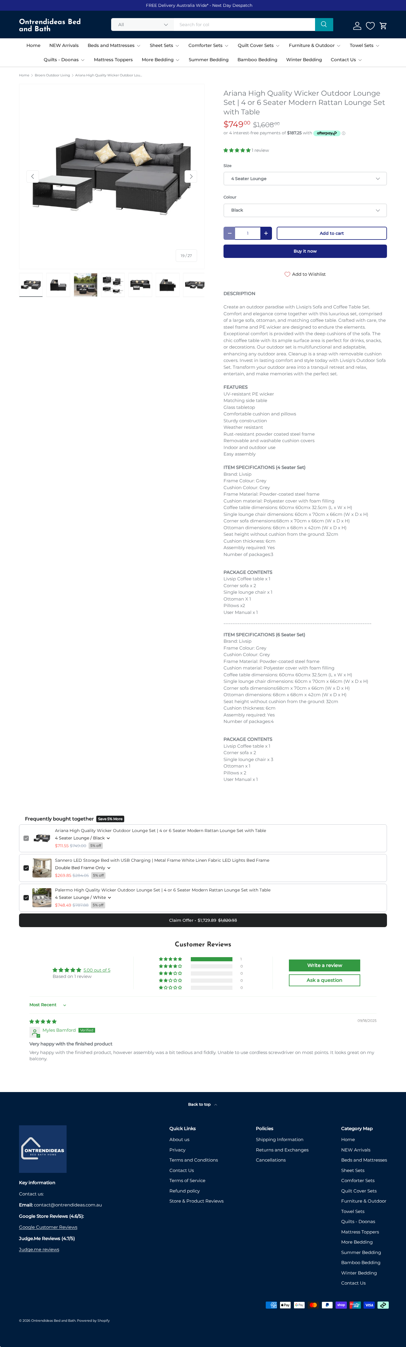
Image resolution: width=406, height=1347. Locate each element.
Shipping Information (279, 1139)
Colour (230, 197)
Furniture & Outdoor (312, 45)
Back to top (200, 1104)
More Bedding (158, 59)
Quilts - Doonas (61, 59)
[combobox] (222, 24)
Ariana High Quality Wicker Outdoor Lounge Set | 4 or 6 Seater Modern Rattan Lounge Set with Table (108, 75)
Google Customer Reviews (48, 1227)
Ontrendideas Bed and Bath (53, 1320)
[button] (383, 25)
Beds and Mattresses (111, 45)
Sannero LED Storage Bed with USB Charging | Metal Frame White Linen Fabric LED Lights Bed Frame (162, 860)
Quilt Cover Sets (256, 45)
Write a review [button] (324, 965)
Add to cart (332, 233)
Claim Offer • (203, 920)
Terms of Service (187, 1180)
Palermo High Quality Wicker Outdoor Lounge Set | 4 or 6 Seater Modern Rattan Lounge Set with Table (162, 890)
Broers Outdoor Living (52, 75)
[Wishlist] (370, 25)
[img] (42, 1021)
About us (179, 1139)
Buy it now (305, 251)
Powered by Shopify (93, 1320)
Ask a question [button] (324, 980)
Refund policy (184, 1191)
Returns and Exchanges (282, 1150)
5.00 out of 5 (97, 970)
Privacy (177, 1150)
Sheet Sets (161, 45)
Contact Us (343, 59)
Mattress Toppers (113, 59)
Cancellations (271, 1160)
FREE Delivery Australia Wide (176, 5)
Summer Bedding (209, 59)
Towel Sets (362, 45)
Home (33, 45)
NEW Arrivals (64, 45)
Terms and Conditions (193, 1160)
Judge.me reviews (39, 1249)
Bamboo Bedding (257, 59)
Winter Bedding (304, 59)
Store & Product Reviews (196, 1201)
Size (228, 165)
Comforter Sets (205, 45)
